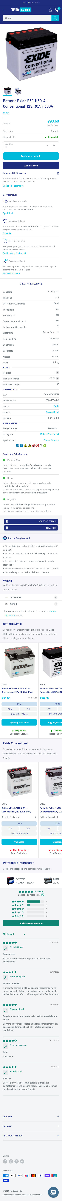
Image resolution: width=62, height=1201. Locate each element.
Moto (46, 440)
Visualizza (19, 841)
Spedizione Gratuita (31, 2)
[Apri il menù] (4, 10)
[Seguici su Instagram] (11, 1161)
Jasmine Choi (37, 1194)
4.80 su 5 (38, 891)
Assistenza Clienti (11, 273)
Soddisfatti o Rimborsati (14, 253)
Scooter (55, 440)
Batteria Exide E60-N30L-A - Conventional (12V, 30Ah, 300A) (17, 690)
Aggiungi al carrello (31, 156)
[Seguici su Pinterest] (16, 1161)
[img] (10, 942)
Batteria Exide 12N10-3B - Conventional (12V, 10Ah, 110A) (16, 810)
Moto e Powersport (49, 434)
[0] (56, 10)
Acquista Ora (31, 165)
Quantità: (9, 144)
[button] (18, 901)
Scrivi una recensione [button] (31, 923)
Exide (6, 113)
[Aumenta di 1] (54, 145)
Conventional (52, 412)
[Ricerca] (55, 18)
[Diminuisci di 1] (47, 145)
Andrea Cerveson (22, 1194)
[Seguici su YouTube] (22, 1161)
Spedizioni (8, 213)
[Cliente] (50, 9)
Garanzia (7, 233)
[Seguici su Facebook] (5, 1161)
